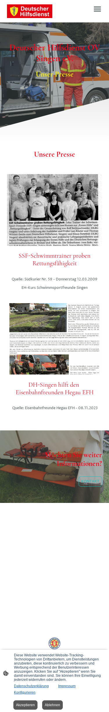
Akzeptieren (25, 705)
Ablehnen (52, 705)
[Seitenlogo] (29, 11)
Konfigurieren (24, 692)
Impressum (67, 686)
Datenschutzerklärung (31, 686)
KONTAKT (90, 481)
